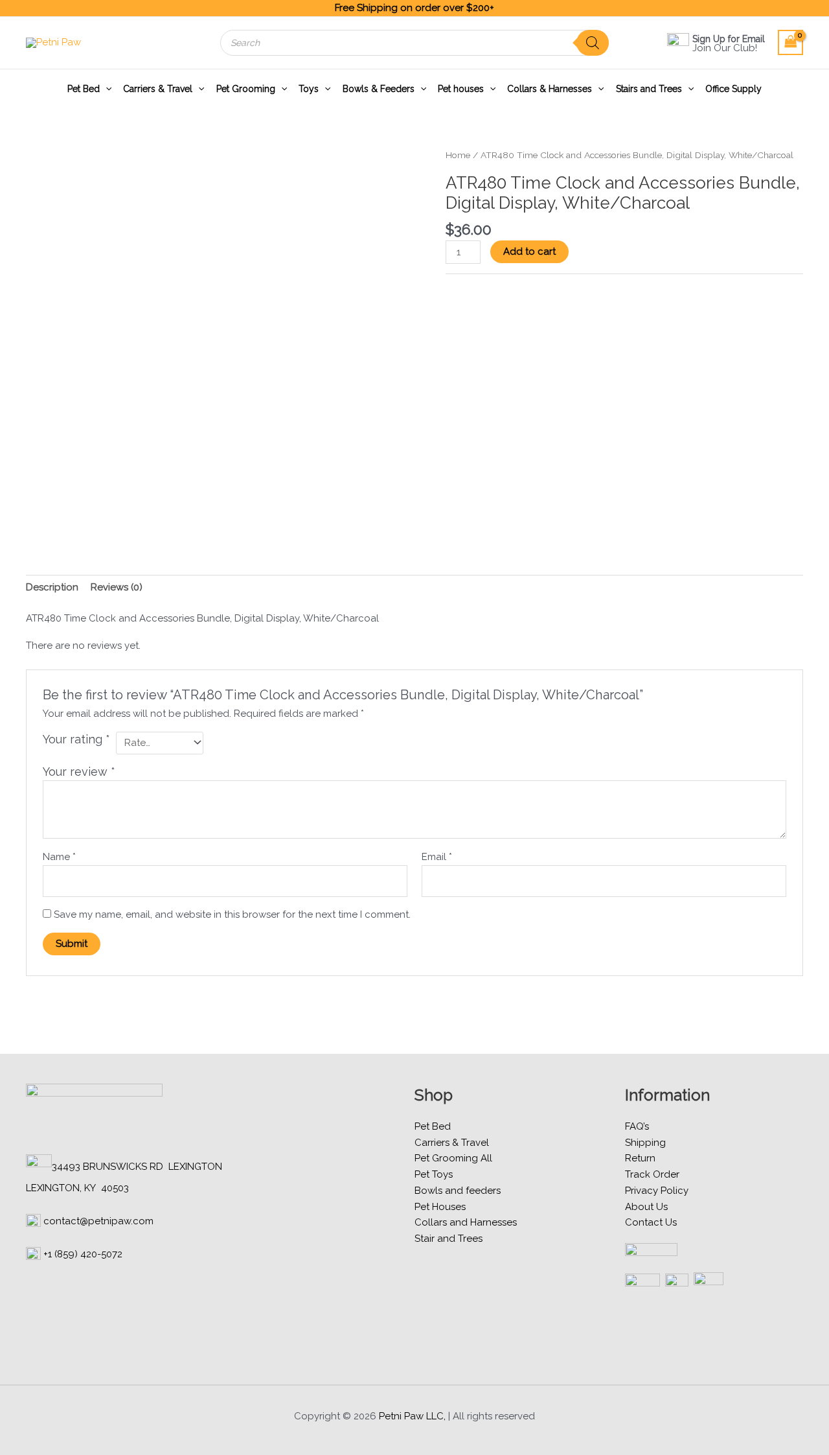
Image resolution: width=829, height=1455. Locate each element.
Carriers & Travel (157, 89)
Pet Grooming (245, 89)
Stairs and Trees (649, 89)
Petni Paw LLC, (412, 1416)
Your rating (76, 739)
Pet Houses (440, 1207)
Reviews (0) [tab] (116, 587)
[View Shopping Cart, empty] (791, 42)
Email (437, 857)
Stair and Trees (448, 1238)
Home (458, 155)
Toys (309, 89)
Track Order (652, 1174)
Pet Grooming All (453, 1158)
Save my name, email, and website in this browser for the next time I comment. (232, 914)
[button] (105, 88)
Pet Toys (433, 1174)
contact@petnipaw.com (98, 1221)
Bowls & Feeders (378, 89)
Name (59, 857)
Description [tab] (52, 587)
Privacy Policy (656, 1190)
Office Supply (733, 89)
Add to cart (529, 251)
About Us (646, 1207)
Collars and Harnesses (465, 1222)
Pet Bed (83, 89)
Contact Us (651, 1222)
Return (640, 1158)
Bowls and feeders (457, 1190)
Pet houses (461, 89)
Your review (79, 771)
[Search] (592, 43)
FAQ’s (637, 1126)
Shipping (645, 1142)
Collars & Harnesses (549, 89)
